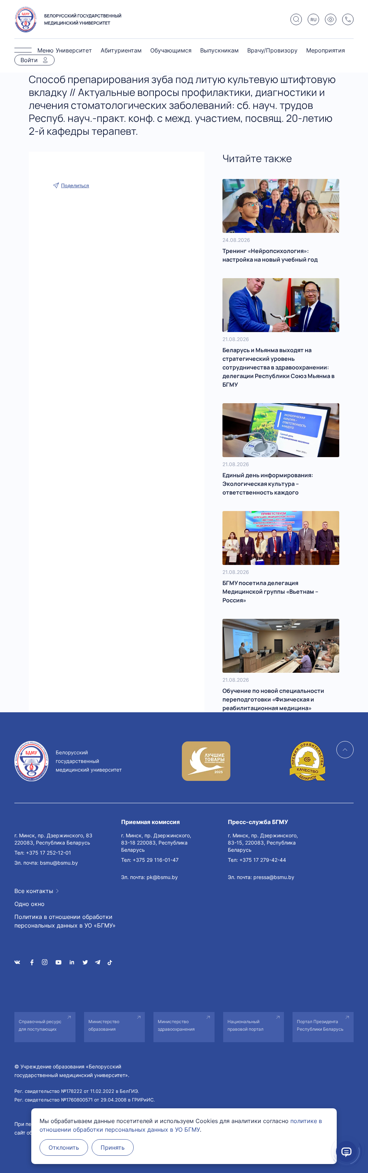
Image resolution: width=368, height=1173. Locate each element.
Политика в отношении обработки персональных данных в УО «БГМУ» (65, 921)
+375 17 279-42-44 (262, 860)
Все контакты (33, 890)
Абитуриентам (121, 50)
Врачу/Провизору (272, 50)
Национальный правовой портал (245, 1025)
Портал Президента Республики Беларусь (320, 1025)
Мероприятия (325, 50)
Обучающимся (171, 50)
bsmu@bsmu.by (59, 863)
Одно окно (29, 903)
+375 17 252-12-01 (48, 853)
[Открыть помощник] (346, 1151)
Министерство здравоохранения (176, 1025)
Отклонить (64, 1147)
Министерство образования (103, 1025)
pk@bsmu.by (162, 877)
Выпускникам (219, 50)
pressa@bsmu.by (273, 877)
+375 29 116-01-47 (156, 860)
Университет (74, 50)
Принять (113, 1147)
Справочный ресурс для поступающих (40, 1025)
